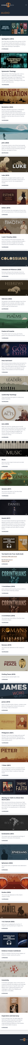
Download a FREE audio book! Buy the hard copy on (9, 558)
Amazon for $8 (5, 561)
